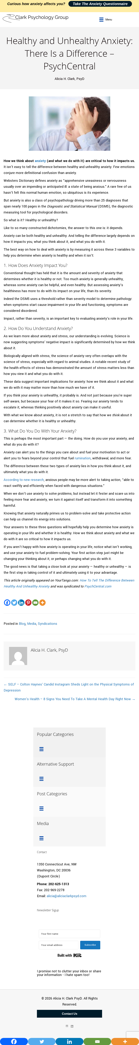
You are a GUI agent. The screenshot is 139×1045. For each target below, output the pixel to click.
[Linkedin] (21, 602)
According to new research (24, 479)
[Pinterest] (28, 602)
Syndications (47, 623)
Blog (22, 623)
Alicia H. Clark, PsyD (69, 78)
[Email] (35, 602)
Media (31, 623)
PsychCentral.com (97, 586)
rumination (83, 458)
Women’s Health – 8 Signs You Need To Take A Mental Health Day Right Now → (75, 699)
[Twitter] (14, 602)
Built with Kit (70, 955)
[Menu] (41, 749)
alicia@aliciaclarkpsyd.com (66, 896)
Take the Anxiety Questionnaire (100, 4)
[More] (42, 602)
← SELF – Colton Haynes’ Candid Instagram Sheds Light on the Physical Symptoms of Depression (69, 687)
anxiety (40, 161)
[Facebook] (7, 602)
